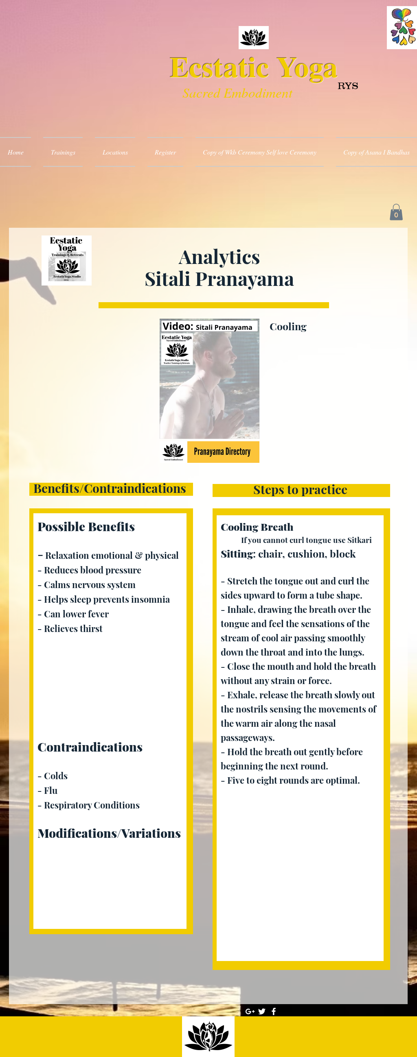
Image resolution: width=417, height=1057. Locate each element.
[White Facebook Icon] (274, 1011)
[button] (396, 212)
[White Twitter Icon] (262, 1011)
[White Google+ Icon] (250, 1011)
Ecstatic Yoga (254, 66)
